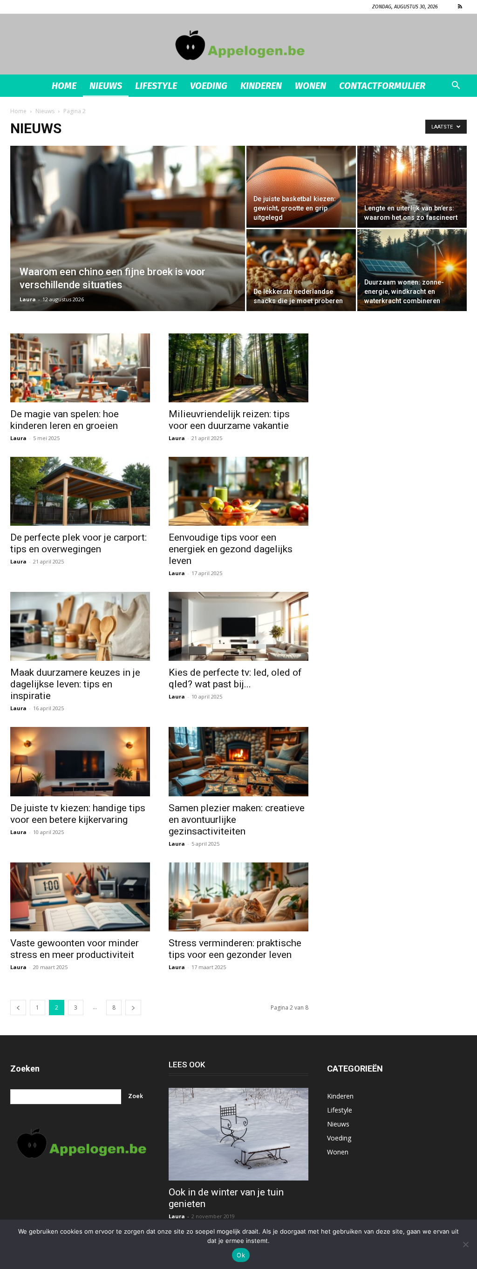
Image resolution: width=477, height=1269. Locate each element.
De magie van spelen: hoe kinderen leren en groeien (64, 419)
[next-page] (133, 1007)
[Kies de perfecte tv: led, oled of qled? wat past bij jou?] (238, 626)
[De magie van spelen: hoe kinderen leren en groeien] (80, 367)
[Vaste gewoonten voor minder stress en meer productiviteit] (80, 896)
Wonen (310, 85)
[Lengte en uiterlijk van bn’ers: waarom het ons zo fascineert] (412, 187)
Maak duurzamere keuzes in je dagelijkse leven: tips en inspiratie (75, 684)
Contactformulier (382, 85)
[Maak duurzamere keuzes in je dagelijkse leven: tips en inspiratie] (80, 626)
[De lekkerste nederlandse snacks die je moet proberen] (301, 270)
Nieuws (105, 85)
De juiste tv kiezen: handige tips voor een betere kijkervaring (77, 813)
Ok (241, 1255)
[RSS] (460, 6)
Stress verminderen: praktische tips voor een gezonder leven (235, 948)
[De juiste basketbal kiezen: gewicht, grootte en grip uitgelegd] (301, 187)
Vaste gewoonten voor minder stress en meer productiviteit (74, 948)
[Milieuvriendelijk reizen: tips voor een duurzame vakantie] (238, 367)
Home (64, 85)
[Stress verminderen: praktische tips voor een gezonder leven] (238, 896)
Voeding (208, 85)
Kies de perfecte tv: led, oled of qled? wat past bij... (235, 678)
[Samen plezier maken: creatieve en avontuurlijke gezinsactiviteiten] (238, 761)
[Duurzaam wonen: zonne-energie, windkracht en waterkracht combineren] (412, 270)
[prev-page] (18, 1007)
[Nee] (465, 1244)
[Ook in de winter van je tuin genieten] (238, 1134)
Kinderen (261, 85)
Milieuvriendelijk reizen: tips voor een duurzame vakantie (229, 419)
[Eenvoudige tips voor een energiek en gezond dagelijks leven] (238, 491)
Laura (28, 299)
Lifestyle (156, 85)
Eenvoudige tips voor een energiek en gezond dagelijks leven (231, 549)
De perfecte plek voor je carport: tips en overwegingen (78, 543)
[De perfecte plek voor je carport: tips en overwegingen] (80, 491)
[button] (455, 86)
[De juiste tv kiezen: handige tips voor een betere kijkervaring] (80, 761)
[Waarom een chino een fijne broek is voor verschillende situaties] (127, 247)
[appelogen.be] (238, 44)
